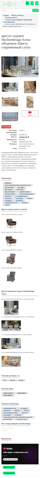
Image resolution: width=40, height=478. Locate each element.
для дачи (25, 412)
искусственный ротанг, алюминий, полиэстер (17, 417)
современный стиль (11, 202)
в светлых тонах (21, 419)
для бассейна (9, 187)
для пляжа (20, 189)
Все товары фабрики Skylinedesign (15, 424)
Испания (24, 202)
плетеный (8, 196)
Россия (26, 410)
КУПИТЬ (6, 126)
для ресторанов (10, 191)
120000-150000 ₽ (8, 393)
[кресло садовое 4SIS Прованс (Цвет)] (20, 223)
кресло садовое (20, 209)
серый (7, 205)
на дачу (29, 198)
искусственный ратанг (27, 194)
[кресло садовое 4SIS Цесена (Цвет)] (20, 259)
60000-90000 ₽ (22, 393)
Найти (35, 10)
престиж (17, 410)
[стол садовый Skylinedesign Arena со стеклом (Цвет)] (20, 343)
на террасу (8, 200)
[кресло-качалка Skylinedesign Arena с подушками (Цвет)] (20, 308)
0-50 (4, 380)
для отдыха (8, 189)
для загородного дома (10, 412)
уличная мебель (10, 194)
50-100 (21, 380)
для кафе (21, 187)
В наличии (19, 200)
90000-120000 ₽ (8, 395)
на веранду (19, 198)
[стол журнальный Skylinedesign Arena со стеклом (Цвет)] (20, 326)
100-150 (12, 380)
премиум (8, 183)
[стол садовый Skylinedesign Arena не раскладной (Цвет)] (20, 361)
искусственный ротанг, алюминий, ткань (18, 185)
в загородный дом (21, 196)
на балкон (8, 198)
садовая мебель (24, 191)
